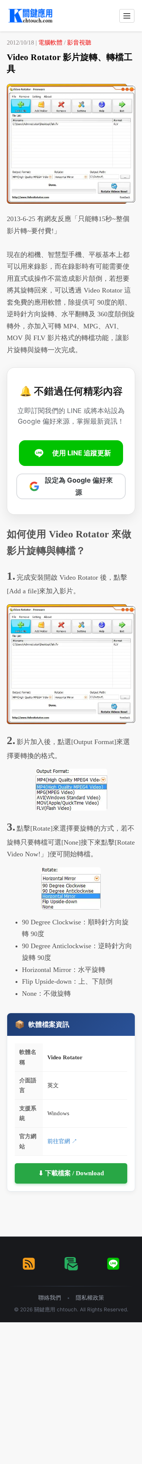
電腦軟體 (50, 42)
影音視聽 (79, 42)
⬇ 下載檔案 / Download (71, 1173)
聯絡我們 (49, 1297)
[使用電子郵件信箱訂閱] (71, 1264)
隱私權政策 (90, 1297)
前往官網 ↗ (62, 1141)
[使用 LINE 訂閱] (113, 1264)
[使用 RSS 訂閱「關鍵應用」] (29, 1264)
